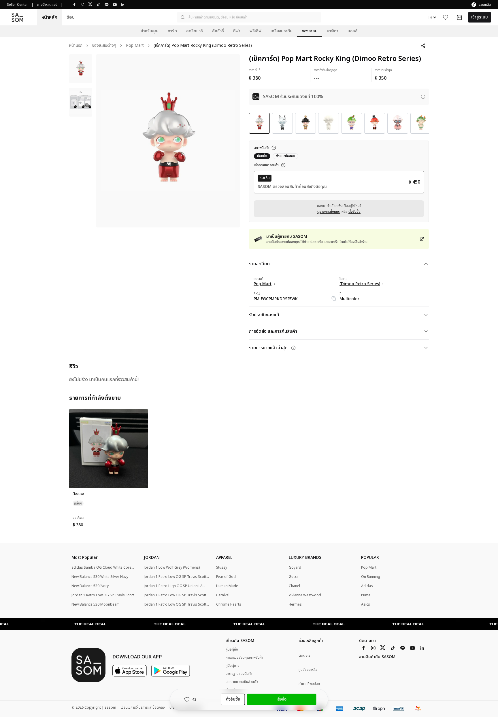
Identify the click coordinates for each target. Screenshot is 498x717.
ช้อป (71, 17)
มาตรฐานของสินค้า (239, 673)
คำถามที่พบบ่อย (309, 683)
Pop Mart (135, 45)
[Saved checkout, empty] (459, 17)
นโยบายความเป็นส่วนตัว (242, 681)
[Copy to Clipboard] (333, 298)
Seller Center (17, 4)
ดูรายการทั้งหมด (328, 212)
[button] (249, 17)
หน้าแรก (75, 45)
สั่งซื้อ (281, 699)
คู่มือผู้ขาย (232, 665)
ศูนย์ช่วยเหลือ (308, 669)
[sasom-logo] (17, 17)
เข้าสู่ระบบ (479, 17)
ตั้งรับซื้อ (354, 212)
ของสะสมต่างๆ (104, 45)
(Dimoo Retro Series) (359, 284)
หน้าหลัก (49, 17)
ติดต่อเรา (305, 655)
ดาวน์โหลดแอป (47, 4)
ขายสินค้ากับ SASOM (377, 657)
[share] (423, 45)
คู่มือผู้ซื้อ (232, 649)
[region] (168, 141)
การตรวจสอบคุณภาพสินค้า (244, 657)
